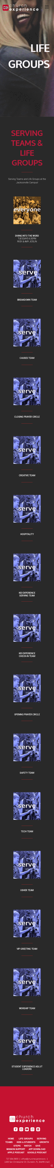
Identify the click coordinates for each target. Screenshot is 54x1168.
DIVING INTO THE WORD (27, 235)
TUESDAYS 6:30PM (27, 238)
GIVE (37, 1145)
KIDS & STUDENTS (26, 1142)
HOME (11, 1138)
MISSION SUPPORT (17, 1149)
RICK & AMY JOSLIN (27, 241)
